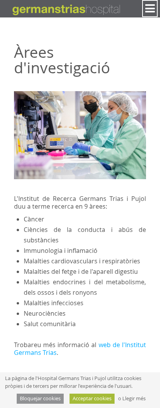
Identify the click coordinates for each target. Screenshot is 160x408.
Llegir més (134, 398)
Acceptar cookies (92, 398)
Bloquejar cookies (40, 398)
